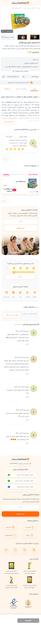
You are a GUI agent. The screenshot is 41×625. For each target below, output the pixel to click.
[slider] (14, 272)
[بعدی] (5, 159)
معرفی (34, 89)
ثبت (20, 277)
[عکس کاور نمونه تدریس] (35, 37)
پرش (38, 8)
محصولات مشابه (21, 89)
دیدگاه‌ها (7, 89)
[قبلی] (11, 159)
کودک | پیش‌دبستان (29, 8)
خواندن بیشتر (7, 122)
